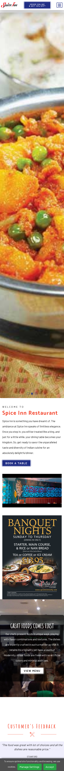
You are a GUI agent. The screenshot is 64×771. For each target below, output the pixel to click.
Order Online (37, 5)
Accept (50, 767)
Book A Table (16, 463)
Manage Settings (29, 767)
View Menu (32, 670)
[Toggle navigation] (59, 5)
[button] (28, 394)
